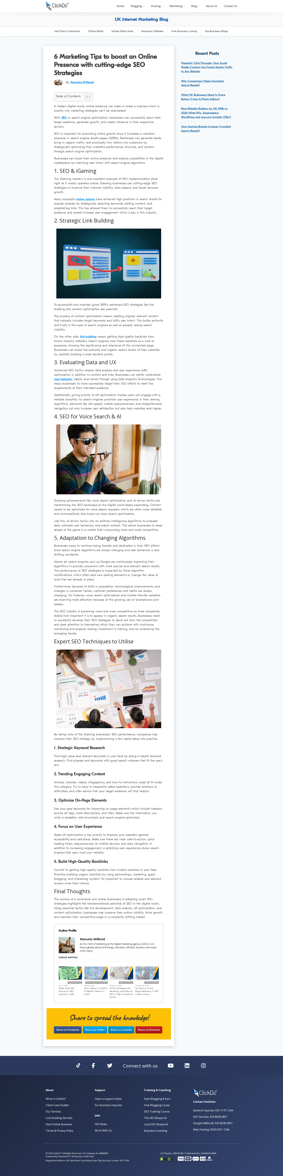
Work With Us (103, 1130)
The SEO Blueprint (155, 1118)
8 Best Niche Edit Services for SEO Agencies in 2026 (66, 991)
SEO (64, 117)
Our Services (53, 1111)
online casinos (85, 199)
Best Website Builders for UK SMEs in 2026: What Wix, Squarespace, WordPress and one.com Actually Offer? (206, 112)
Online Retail (95, 31)
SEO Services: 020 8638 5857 (210, 1117)
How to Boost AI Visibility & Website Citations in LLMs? (96, 991)
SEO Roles (101, 1124)
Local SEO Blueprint (156, 1124)
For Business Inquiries (108, 1105)
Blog (194, 6)
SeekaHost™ (64, 1156)
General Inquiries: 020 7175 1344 (213, 1110)
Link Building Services (59, 1118)
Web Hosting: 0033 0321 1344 (211, 1129)
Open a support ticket (108, 1099)
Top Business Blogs (216, 31)
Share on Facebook (67, 1030)
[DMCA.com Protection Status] (166, 1158)
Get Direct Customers (67, 31)
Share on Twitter (95, 1030)
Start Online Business (59, 1124)
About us (211, 6)
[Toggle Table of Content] (86, 97)
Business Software (152, 31)
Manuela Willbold (82, 82)
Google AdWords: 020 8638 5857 (212, 1123)
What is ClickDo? (56, 1099)
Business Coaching (155, 1130)
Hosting (156, 6)
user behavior (63, 379)
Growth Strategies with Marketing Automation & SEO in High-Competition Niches (121, 992)
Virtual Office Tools (122, 31)
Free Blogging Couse (157, 1105)
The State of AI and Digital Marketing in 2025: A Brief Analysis (147, 991)
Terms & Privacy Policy (59, 1130)
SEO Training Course (157, 1111)
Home (120, 6)
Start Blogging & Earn (157, 1099)
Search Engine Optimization (96, 983)
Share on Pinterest (149, 1030)
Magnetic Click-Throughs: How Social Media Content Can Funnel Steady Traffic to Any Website (206, 67)
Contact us (230, 6)
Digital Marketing (74, 983)
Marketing (176, 6)
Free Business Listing (184, 31)
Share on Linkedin (121, 1030)
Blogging (136, 6)
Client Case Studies (57, 1105)
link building (88, 336)
